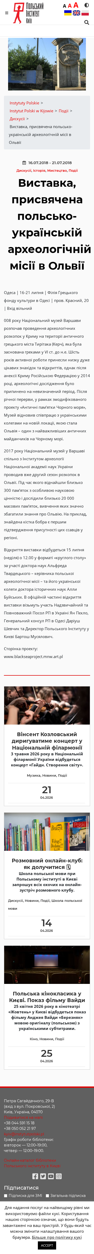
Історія (39, 171)
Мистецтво (57, 171)
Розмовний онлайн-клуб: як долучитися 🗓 (47, 863)
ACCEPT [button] (47, 1245)
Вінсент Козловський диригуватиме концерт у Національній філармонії (47, 741)
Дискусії (23, 171)
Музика (33, 775)
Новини (49, 775)
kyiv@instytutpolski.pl (24, 1134)
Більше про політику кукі (57, 1237)
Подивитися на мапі (23, 1117)
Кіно (34, 1039)
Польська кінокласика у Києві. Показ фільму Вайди (47, 996)
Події (73, 171)
